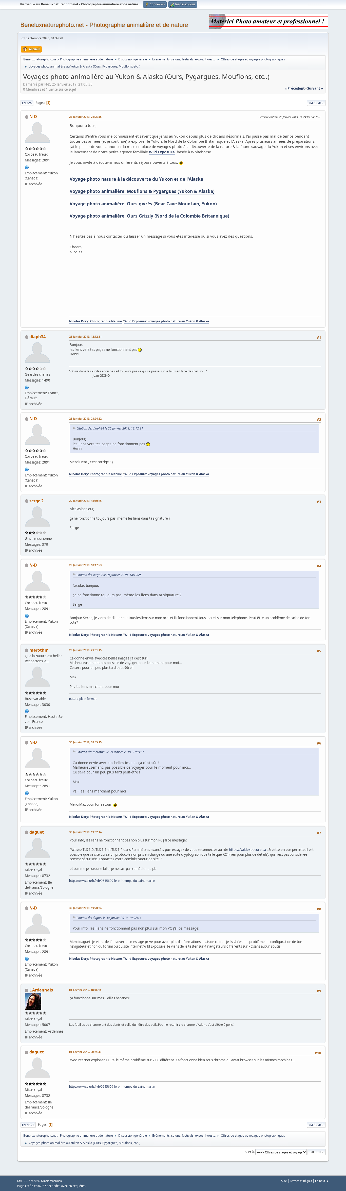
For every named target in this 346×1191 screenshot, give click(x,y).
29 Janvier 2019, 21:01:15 (85, 650)
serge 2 (36, 501)
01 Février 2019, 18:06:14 (85, 990)
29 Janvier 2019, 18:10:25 (85, 501)
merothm (39, 650)
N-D (33, 116)
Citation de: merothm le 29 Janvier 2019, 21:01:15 (110, 752)
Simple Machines (51, 1180)
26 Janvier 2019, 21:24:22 (85, 418)
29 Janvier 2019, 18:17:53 (85, 565)
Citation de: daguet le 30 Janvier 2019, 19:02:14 (108, 918)
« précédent (295, 88)
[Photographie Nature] (27, 166)
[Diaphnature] (27, 387)
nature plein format (83, 699)
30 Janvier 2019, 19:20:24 (85, 908)
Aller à (249, 1151)
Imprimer (316, 103)
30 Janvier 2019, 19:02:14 (85, 832)
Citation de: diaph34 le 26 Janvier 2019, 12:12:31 (109, 428)
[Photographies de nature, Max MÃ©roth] (27, 710)
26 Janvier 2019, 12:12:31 (85, 336)
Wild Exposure (162, 151)
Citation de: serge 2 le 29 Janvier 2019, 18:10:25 (109, 575)
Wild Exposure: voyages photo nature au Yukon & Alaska (166, 321)
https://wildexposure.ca (247, 849)
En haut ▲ (322, 1181)
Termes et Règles (301, 1181)
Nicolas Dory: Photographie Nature (95, 321)
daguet (36, 832)
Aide (284, 1181)
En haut (28, 1125)
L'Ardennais (41, 990)
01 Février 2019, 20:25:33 (85, 1052)
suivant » (315, 88)
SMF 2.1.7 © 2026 (28, 1180)
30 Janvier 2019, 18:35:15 (85, 742)
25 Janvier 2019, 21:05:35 (85, 117)
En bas (27, 103)
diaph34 (37, 336)
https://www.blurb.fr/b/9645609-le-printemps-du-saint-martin (112, 881)
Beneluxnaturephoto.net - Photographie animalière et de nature (104, 24)
